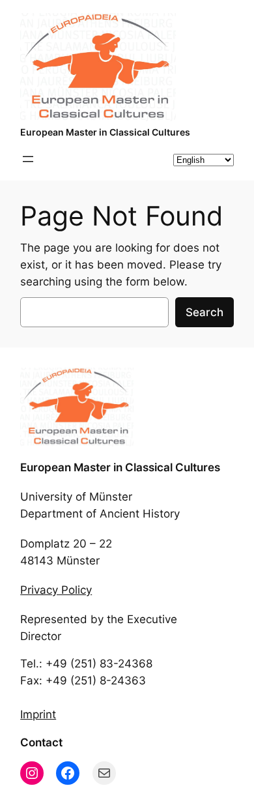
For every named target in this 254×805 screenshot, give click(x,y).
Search (204, 312)
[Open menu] (28, 159)
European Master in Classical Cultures (105, 132)
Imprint (38, 714)
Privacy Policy (56, 589)
